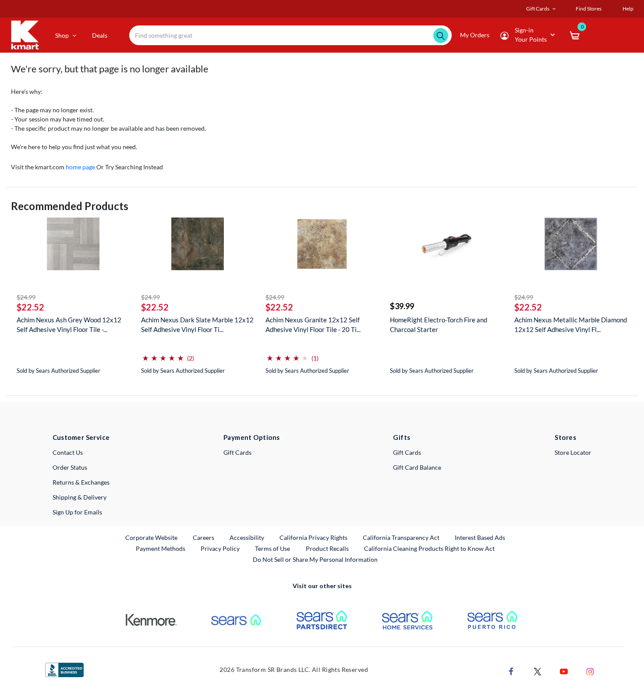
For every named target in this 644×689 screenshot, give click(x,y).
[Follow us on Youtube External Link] (564, 671)
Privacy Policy (220, 548)
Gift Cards (237, 452)
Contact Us (68, 452)
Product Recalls (328, 548)
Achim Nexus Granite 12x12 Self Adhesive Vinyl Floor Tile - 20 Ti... (313, 324)
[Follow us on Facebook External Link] (511, 671)
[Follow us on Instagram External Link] (590, 671)
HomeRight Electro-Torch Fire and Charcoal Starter (438, 324)
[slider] (163, 354)
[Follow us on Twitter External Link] (537, 671)
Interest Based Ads (480, 537)
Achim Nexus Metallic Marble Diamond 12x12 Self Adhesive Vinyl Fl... (570, 324)
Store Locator (573, 452)
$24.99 (26, 297)
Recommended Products (69, 206)
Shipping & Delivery (79, 497)
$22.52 (30, 307)
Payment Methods (160, 548)
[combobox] (290, 35)
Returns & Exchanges (81, 482)
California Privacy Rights (313, 537)
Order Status (70, 467)
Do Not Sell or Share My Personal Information (315, 559)
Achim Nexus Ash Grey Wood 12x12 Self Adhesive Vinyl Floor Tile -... (69, 324)
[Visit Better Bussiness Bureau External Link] (64, 669)
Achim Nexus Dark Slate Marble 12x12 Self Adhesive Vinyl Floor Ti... (197, 324)
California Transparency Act (401, 537)
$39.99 (402, 306)
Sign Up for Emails (77, 512)
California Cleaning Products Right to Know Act (429, 548)
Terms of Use (272, 548)
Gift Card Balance (417, 467)
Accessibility (247, 537)
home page (80, 167)
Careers (204, 537)
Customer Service (81, 437)
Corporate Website (151, 537)
